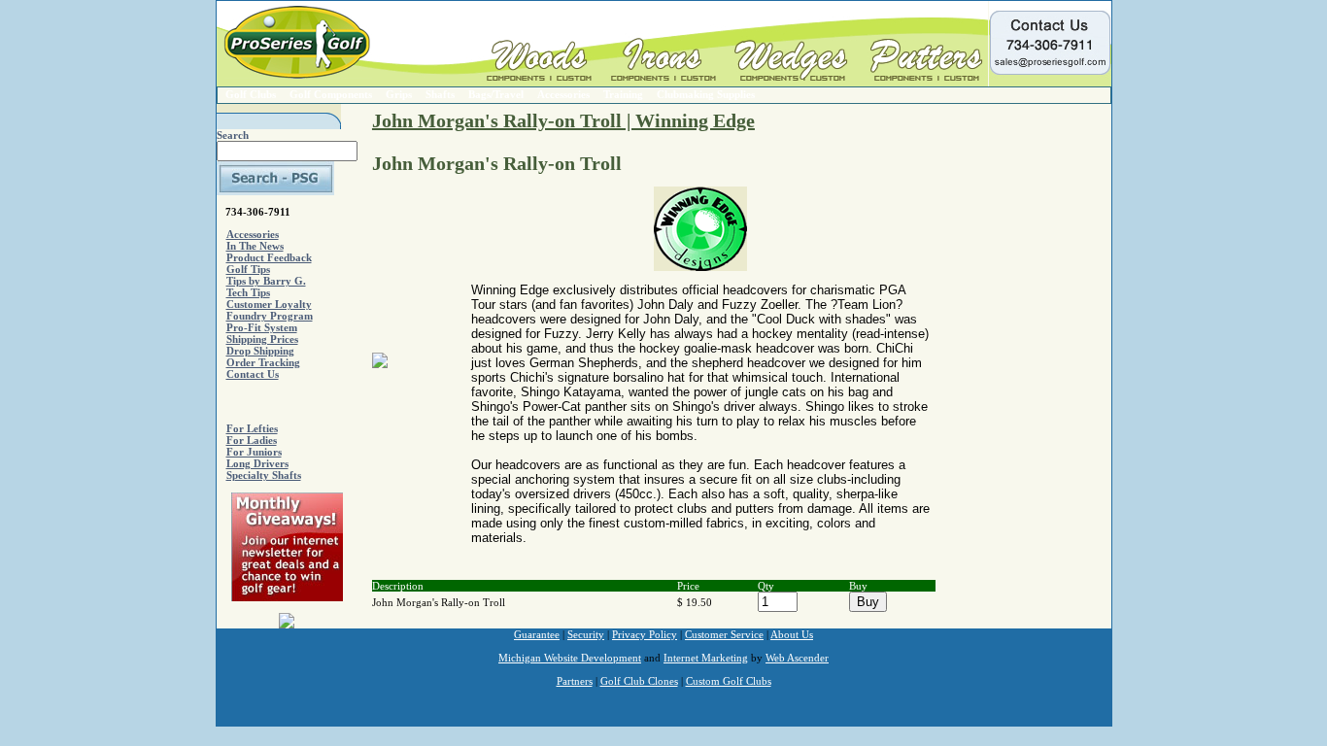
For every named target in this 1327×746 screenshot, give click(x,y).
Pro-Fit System (261, 327)
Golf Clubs (250, 94)
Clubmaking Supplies (706, 94)
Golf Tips (248, 269)
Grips (399, 94)
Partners (575, 681)
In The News (255, 246)
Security (585, 634)
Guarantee (537, 634)
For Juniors (254, 452)
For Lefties (252, 428)
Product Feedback (269, 257)
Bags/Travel (496, 94)
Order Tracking (263, 362)
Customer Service (724, 634)
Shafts (440, 94)
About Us (791, 634)
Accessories (563, 94)
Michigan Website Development (569, 657)
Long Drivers (257, 463)
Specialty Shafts (263, 475)
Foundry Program (269, 316)
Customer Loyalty (269, 304)
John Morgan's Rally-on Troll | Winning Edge (563, 120)
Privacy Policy (644, 634)
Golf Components (330, 94)
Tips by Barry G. (266, 281)
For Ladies (251, 440)
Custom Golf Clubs (728, 681)
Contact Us (252, 374)
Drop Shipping (260, 350)
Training (623, 94)
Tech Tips (248, 292)
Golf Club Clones (639, 681)
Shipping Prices (262, 339)
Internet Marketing (706, 657)
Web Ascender (797, 657)
